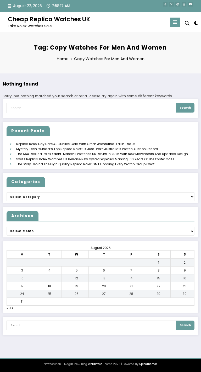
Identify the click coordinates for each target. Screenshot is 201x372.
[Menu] (175, 22)
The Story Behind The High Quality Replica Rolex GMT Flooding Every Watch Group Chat (85, 164)
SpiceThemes (148, 364)
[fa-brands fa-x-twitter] (171, 4)
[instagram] (184, 4)
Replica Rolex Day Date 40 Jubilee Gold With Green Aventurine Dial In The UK (76, 144)
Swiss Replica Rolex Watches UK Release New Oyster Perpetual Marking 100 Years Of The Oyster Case (95, 159)
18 (49, 286)
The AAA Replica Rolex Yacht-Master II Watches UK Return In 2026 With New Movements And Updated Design (102, 154)
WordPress (95, 364)
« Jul (10, 308)
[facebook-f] (165, 4)
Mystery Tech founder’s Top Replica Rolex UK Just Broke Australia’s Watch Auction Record (87, 149)
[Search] (187, 23)
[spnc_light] (195, 22)
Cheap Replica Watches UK (49, 19)
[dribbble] (177, 4)
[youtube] (190, 4)
